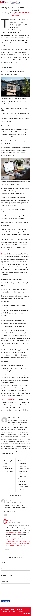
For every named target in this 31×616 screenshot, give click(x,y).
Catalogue (15, 611)
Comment (4, 582)
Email (3, 569)
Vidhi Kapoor (21, 13)
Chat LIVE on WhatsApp (9, 400)
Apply (21, 611)
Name (3, 562)
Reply (5, 515)
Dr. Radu (4, 254)
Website (7, 575)
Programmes (6, 611)
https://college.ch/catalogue (13, 532)
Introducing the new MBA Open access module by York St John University (8, 466)
